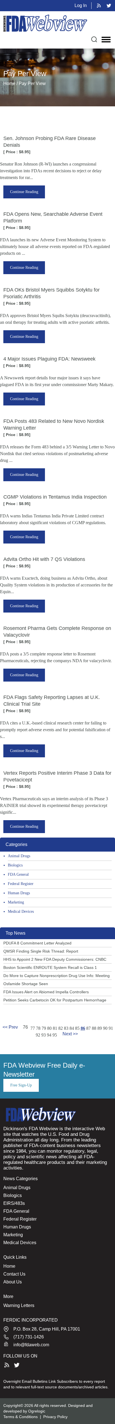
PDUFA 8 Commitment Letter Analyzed (37, 943)
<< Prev (10, 1027)
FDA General (18, 874)
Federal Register (20, 884)
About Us (12, 1281)
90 (105, 1028)
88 (94, 1028)
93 (43, 1035)
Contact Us (14, 1274)
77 (32, 1028)
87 (88, 1028)
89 (99, 1028)
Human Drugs (19, 893)
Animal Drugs (19, 856)
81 (55, 1028)
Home (9, 1266)
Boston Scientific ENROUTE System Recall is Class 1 (50, 967)
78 (38, 1028)
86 (83, 1028)
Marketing (16, 902)
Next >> (70, 1033)
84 (72, 1028)
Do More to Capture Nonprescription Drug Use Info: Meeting (56, 975)
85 (77, 1028)
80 (49, 1028)
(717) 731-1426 (28, 1336)
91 (111, 1028)
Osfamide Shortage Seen (25, 984)
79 (44, 1028)
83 (66, 1028)
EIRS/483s (14, 1203)
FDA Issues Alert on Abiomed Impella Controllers (46, 992)
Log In (81, 5)
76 (25, 1027)
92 (38, 1035)
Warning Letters (18, 1305)
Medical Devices (21, 911)
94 (49, 1035)
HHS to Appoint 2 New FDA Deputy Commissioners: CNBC (54, 959)
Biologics (15, 865)
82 (60, 1028)
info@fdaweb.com (31, 1344)
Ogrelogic (36, 1411)
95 (54, 1035)
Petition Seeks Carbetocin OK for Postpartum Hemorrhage (54, 1000)
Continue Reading (24, 192)
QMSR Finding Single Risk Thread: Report (40, 951)
